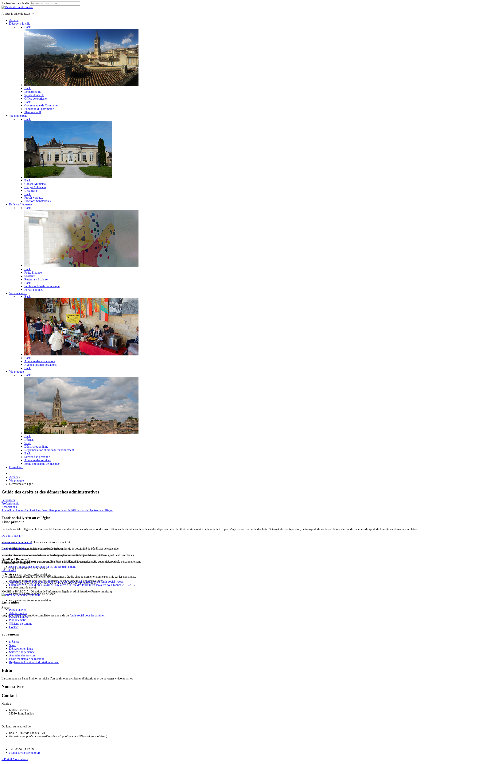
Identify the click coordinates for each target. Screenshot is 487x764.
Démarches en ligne (21, 648)
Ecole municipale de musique (26, 658)
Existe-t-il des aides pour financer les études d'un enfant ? (43, 566)
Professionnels (10, 503)
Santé (12, 645)
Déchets (14, 641)
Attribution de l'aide (13, 548)
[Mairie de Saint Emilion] (17, 7)
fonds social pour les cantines (87, 615)
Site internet (9, 570)
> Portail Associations (15, 759)
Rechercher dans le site (15, 3)
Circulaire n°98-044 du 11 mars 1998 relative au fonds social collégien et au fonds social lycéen (66, 581)
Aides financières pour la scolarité (54, 510)
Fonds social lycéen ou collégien (93, 510)
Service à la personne (22, 652)
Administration (18, 613)
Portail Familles (18, 616)
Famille (29, 510)
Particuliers (8, 500)
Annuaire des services (22, 655)
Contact (13, 627)
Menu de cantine (22, 623)
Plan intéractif (17, 620)
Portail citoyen (17, 609)
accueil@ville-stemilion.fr (24, 752)
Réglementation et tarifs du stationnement (34, 662)
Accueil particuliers (13, 510)
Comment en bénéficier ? (17, 542)
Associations (9, 507)
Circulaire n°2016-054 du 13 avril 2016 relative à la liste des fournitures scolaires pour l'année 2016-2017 (72, 585)
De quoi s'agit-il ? (12, 535)
